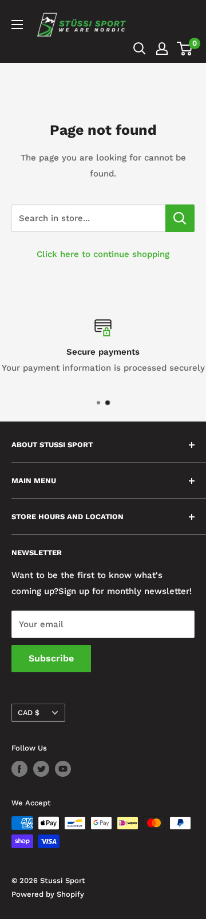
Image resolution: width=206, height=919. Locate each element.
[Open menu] (17, 24)
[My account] (162, 48)
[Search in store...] (180, 218)
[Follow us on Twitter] (41, 769)
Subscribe (51, 658)
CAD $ (28, 712)
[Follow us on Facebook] (19, 769)
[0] (185, 48)
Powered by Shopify (47, 894)
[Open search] (139, 48)
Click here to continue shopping (103, 254)
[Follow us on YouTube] (63, 769)
